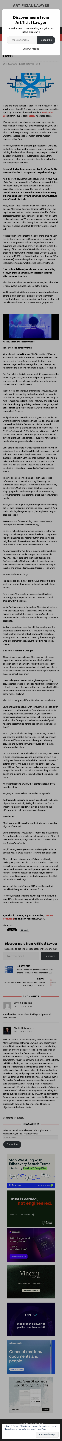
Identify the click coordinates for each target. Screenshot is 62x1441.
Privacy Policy (40, 1429)
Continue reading (31, 49)
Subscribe (46, 40)
